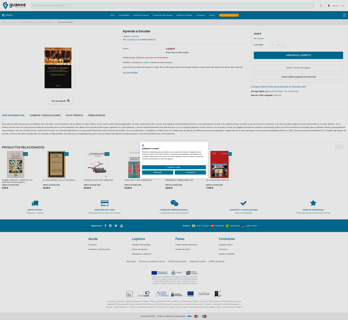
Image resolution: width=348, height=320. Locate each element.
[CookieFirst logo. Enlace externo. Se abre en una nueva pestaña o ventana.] (143, 145)
